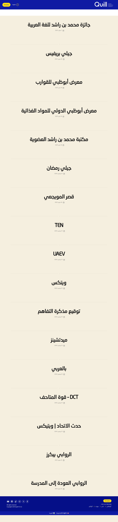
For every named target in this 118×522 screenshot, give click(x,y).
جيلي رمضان (59, 168)
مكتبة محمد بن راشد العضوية (59, 139)
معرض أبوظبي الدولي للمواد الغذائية (59, 111)
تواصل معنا (6, 4)
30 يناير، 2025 (58, 87)
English (14, 4)
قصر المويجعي (59, 197)
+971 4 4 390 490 (106, 504)
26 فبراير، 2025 (58, 202)
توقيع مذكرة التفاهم (59, 311)
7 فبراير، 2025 (58, 30)
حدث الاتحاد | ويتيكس (59, 426)
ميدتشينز (59, 340)
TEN (59, 225)
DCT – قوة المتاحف (59, 397)
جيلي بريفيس (59, 53)
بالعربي (59, 368)
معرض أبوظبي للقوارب (59, 82)
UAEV (59, 254)
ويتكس (59, 282)
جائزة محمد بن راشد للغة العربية (59, 25)
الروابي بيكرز (59, 454)
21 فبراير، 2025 (58, 460)
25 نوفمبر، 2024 (58, 173)
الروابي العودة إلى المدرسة (59, 483)
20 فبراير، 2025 (58, 59)
